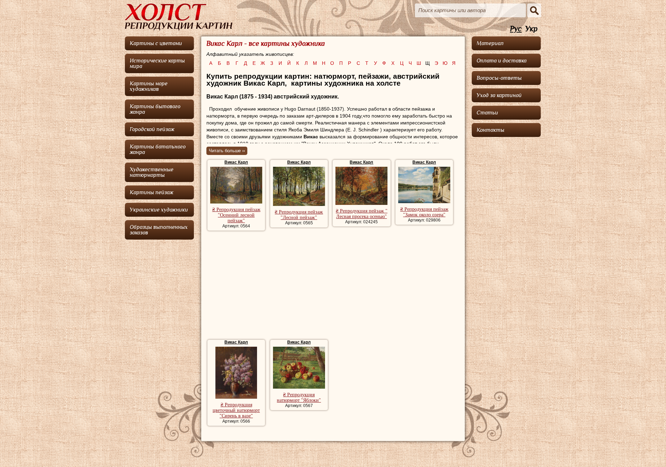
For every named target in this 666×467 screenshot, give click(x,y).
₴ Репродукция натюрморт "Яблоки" (299, 397)
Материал (490, 43)
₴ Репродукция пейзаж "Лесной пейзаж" (299, 214)
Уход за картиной (499, 95)
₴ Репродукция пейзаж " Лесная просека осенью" (361, 213)
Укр (531, 29)
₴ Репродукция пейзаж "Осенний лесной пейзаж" (236, 215)
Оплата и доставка (502, 60)
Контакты (490, 130)
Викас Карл (236, 162)
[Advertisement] (332, 286)
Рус (516, 29)
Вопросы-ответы (499, 78)
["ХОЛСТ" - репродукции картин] (178, 17)
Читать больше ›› (227, 150)
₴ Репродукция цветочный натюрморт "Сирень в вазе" (236, 410)
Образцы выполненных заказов (159, 229)
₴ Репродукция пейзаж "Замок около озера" (424, 212)
